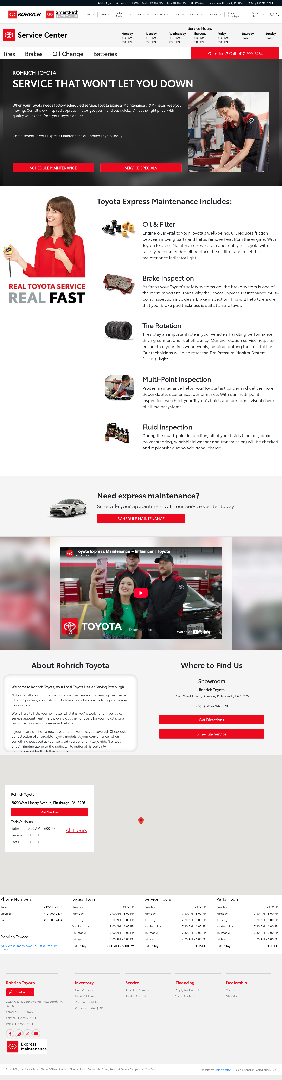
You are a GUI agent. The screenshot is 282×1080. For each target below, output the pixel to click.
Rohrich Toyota (14, 1069)
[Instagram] (19, 1033)
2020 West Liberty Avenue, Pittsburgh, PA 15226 (28, 948)
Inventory (84, 982)
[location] (192, 3)
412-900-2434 (53, 913)
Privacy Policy (32, 1069)
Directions (233, 996)
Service (132, 982)
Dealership (236, 982)
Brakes (34, 53)
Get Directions (211, 719)
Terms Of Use (49, 1069)
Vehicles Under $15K (89, 1008)
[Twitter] (27, 1033)
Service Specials (136, 996)
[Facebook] (10, 1033)
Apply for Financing (189, 990)
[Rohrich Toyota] (24, 14)
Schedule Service (211, 733)
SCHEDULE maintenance (141, 518)
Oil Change (67, 53)
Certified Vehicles (87, 1002)
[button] (141, 821)
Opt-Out (150, 1069)
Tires (9, 53)
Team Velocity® (222, 1069)
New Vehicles (84, 990)
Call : (235, 53)
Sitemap (63, 1069)
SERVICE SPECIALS (141, 167)
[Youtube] (36, 1033)
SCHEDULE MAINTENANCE (53, 167)
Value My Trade (185, 996)
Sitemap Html (78, 1069)
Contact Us (23, 992)
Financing (184, 982)
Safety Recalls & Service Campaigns (122, 1069)
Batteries (105, 53)
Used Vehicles (84, 996)
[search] (277, 14)
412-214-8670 (53, 907)
